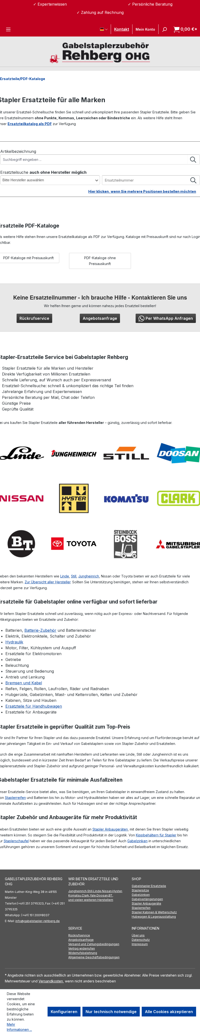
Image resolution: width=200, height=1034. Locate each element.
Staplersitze (140, 890)
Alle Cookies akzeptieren (169, 1011)
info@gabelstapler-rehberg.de (37, 921)
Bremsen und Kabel (23, 682)
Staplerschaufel (16, 841)
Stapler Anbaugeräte (146, 903)
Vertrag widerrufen (81, 948)
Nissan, (107, 891)
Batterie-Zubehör (40, 630)
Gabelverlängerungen (147, 899)
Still (73, 576)
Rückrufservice (34, 318)
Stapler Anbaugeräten (110, 829)
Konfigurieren (64, 1011)
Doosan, (103, 895)
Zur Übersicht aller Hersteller (47, 582)
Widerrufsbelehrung (82, 953)
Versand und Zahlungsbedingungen (93, 944)
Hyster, (117, 891)
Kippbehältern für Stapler (156, 835)
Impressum (140, 944)
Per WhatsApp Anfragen (169, 318)
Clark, (86, 895)
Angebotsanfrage (100, 318)
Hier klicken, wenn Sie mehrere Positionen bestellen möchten (142, 191)
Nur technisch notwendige (111, 1011)
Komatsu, (75, 895)
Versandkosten (51, 981)
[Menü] (8, 29)
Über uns (138, 935)
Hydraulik (14, 642)
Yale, (93, 895)
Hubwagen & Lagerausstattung (154, 916)
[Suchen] (164, 29)
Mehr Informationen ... (19, 1027)
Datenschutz (141, 940)
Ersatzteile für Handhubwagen (33, 706)
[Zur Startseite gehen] (100, 52)
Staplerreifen (15, 798)
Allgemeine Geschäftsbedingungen (94, 957)
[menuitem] (163, 886)
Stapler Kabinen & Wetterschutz (154, 912)
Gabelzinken (137, 841)
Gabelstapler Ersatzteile (149, 886)
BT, (111, 895)
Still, (90, 891)
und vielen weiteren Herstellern (90, 900)
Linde (64, 576)
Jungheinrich (88, 576)
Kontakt (121, 29)
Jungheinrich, (77, 891)
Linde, (97, 891)
